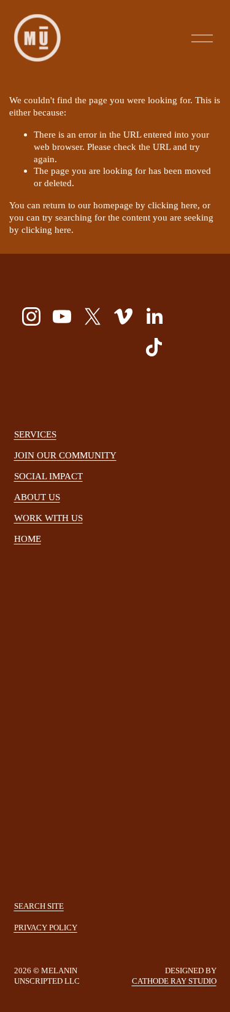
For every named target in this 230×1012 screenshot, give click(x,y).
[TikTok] (154, 347)
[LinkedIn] (154, 316)
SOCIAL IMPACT (48, 476)
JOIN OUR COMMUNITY (65, 455)
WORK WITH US (48, 517)
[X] (92, 316)
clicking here (172, 205)
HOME (27, 538)
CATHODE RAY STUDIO (174, 981)
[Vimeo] (123, 316)
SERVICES (35, 434)
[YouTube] (62, 316)
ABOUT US (37, 497)
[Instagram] (31, 316)
